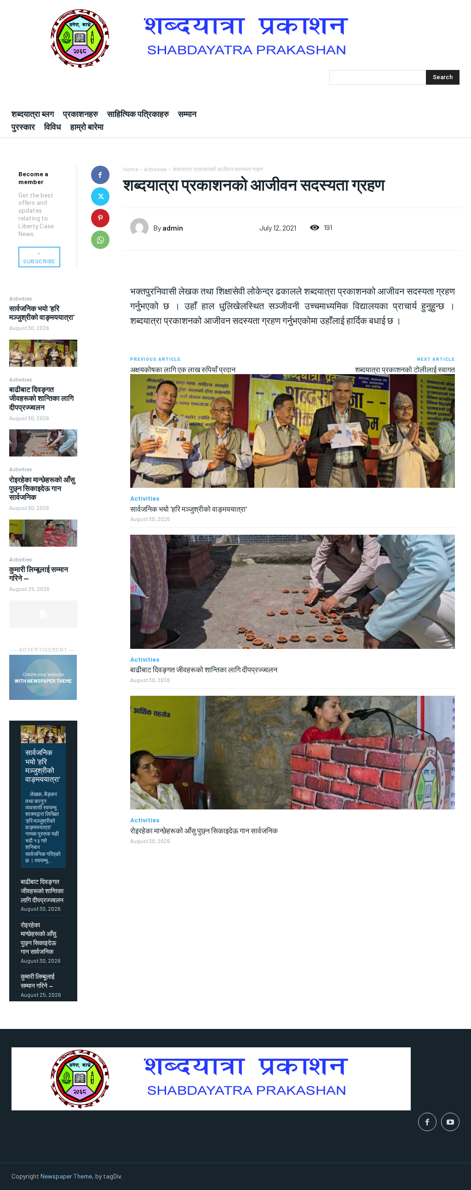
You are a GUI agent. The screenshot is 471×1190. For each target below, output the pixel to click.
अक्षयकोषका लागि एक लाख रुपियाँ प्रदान (183, 369)
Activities (20, 298)
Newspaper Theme (66, 1176)
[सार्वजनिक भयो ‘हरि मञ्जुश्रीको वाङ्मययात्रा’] (43, 353)
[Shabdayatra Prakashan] (235, 38)
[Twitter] (100, 196)
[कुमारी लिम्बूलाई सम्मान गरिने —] (43, 614)
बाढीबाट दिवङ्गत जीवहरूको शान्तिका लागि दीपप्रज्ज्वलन (41, 398)
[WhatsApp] (100, 240)
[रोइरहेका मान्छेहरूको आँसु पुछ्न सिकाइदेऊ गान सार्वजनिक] (43, 533)
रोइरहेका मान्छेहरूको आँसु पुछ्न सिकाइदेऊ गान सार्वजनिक (42, 488)
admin (172, 227)
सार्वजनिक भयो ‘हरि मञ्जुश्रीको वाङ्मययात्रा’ (42, 312)
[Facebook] (100, 175)
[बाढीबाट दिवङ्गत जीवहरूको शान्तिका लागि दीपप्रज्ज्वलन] (43, 442)
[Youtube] (450, 1122)
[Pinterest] (100, 218)
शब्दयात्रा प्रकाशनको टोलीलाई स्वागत (405, 369)
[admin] (141, 227)
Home (130, 169)
